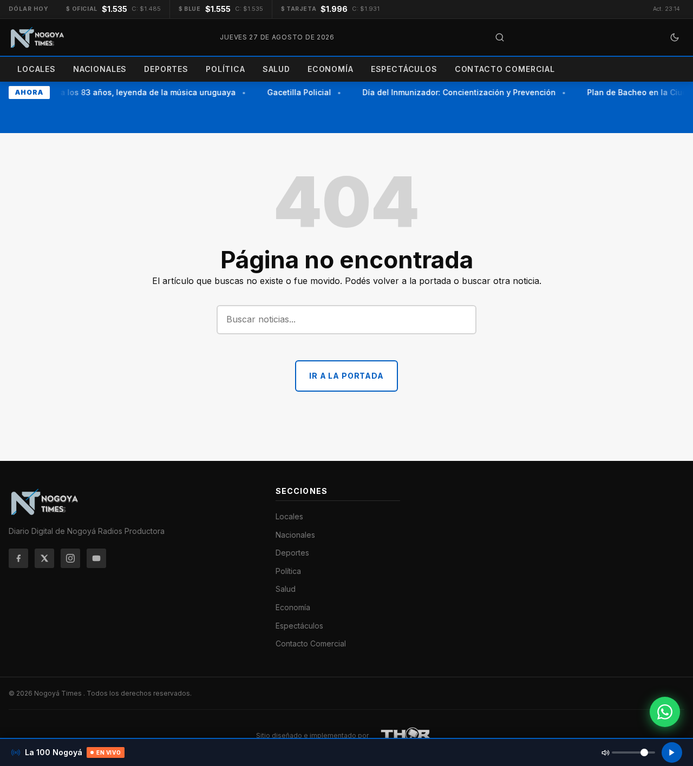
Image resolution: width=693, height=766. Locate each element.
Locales (36, 69)
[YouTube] (96, 558)
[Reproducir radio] (672, 752)
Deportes (166, 69)
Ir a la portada (346, 375)
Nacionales (100, 69)
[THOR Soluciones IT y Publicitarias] (406, 735)
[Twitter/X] (44, 558)
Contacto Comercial (505, 69)
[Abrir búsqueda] (499, 37)
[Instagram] (70, 558)
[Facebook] (18, 558)
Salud (276, 69)
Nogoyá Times (58, 693)
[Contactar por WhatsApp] (665, 712)
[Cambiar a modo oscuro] (674, 37)
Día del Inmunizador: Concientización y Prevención (456, 92)
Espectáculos (404, 69)
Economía (331, 69)
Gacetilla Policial (296, 92)
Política (225, 69)
